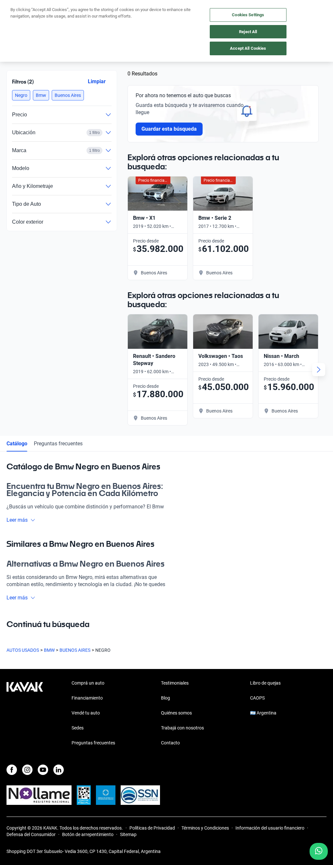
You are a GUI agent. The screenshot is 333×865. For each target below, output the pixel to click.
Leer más (17, 520)
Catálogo (17, 443)
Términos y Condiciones (205, 828)
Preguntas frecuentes (58, 443)
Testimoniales (175, 683)
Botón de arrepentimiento (87, 834)
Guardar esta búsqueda (169, 129)
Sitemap (128, 834)
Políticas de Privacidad (152, 828)
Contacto (170, 742)
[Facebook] (12, 770)
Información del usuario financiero (269, 828)
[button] (21, 95)
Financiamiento (87, 698)
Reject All (248, 31)
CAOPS (257, 698)
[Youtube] (43, 770)
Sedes (78, 727)
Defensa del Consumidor (31, 834)
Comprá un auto (88, 683)
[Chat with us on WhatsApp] (319, 851)
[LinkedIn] (58, 770)
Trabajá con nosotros (182, 727)
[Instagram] (27, 770)
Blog (165, 698)
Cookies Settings (248, 14)
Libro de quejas (265, 683)
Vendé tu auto (86, 712)
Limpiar (97, 81)
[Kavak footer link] (25, 713)
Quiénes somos (176, 712)
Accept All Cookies (248, 48)
